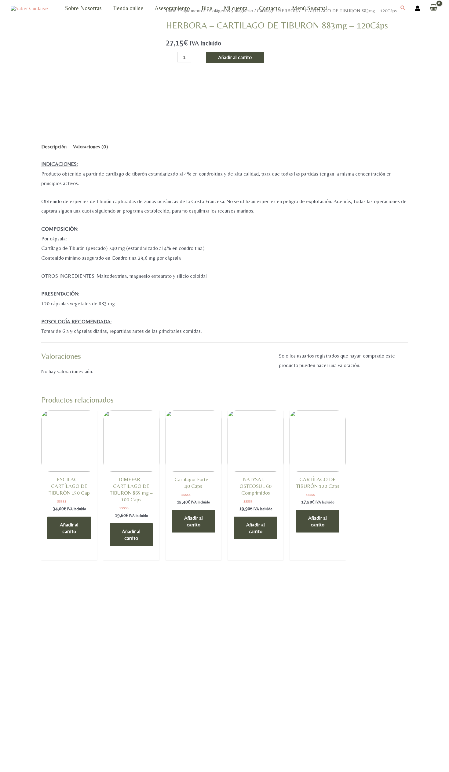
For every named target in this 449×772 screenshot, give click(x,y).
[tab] (54, 146)
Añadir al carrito (235, 57)
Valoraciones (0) (90, 146)
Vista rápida (69, 470)
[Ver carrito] (433, 8)
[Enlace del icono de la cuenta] (417, 8)
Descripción (54, 146)
